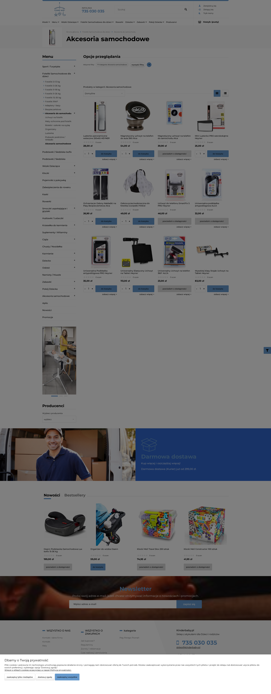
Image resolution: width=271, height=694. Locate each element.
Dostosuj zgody (45, 677)
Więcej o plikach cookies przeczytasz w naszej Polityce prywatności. (38, 670)
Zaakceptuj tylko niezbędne (20, 677)
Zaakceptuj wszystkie (67, 677)
